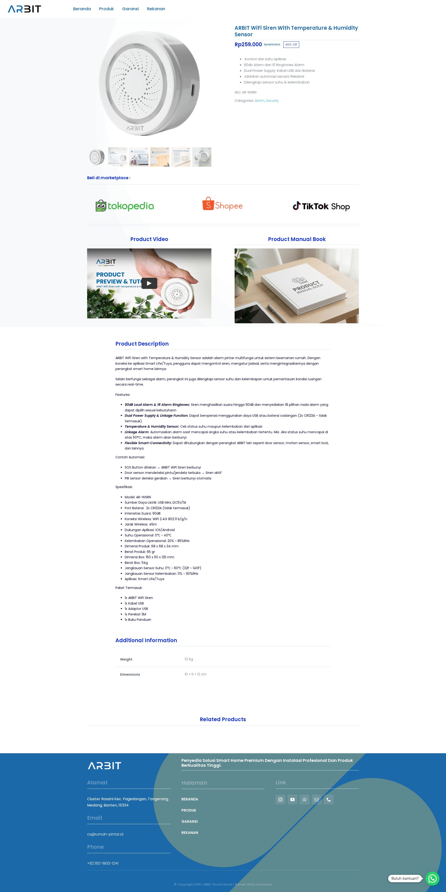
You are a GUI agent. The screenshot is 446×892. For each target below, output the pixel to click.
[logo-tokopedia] (125, 197)
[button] (432, 878)
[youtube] (292, 799)
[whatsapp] (304, 799)
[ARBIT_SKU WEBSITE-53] (149, 83)
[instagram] (280, 799)
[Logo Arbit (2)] (24, 3)
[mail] (316, 799)
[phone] (329, 799)
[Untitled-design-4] (223, 197)
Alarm (260, 100)
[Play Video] (149, 283)
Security (272, 100)
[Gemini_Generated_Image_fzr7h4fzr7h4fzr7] (297, 250)
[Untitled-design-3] (321, 197)
